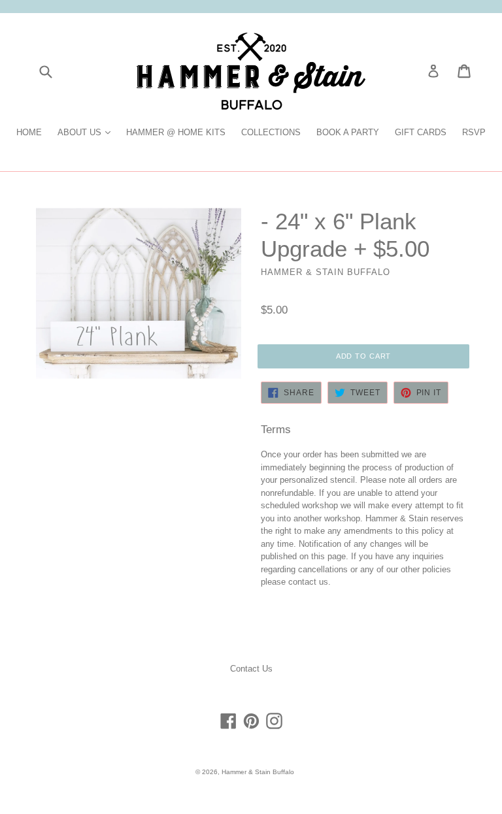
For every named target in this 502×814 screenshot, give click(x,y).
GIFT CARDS (420, 132)
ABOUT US (87, 132)
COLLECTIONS (271, 132)
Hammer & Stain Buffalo (258, 771)
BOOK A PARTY (347, 132)
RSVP (474, 132)
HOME (29, 132)
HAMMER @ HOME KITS (176, 132)
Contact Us (251, 669)
